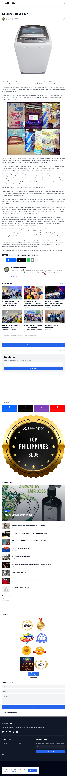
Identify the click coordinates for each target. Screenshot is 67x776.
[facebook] (11, 276)
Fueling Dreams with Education (52, 326)
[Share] (63, 19)
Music (3, 749)
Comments (7, 600)
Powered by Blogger (10, 712)
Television (4, 755)
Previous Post (6, 350)
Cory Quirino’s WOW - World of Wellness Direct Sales (29, 525)
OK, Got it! (32, 770)
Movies (19, 746)
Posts (5, 599)
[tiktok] (16, 276)
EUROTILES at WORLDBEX (20, 549)
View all (61, 283)
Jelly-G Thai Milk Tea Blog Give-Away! (23, 588)
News (29, 255)
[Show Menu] (2, 3)
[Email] (32, 260)
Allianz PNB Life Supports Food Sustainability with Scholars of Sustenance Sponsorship (33, 327)
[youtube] (10, 732)
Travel (19, 755)
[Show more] (36, 260)
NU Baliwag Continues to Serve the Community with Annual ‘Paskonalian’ (54, 303)
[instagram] (13, 276)
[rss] (17, 732)
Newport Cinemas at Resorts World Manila (25, 580)
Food (19, 743)
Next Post (61, 350)
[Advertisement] (33, 386)
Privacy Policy (49, 767)
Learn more (14, 771)
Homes (18, 255)
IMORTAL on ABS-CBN (19, 572)
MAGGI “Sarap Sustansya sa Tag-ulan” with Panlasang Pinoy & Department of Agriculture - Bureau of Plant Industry (11, 327)
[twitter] (19, 276)
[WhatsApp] (28, 260)
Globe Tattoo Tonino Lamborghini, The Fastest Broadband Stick (32, 564)
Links (43, 767)
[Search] (64, 3)
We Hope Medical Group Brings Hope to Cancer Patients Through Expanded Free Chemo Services (10, 303)
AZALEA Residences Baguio (21, 556)
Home (3, 9)
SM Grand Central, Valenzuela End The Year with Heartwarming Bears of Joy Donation (33, 303)
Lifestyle (23, 255)
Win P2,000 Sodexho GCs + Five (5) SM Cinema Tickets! (29, 533)
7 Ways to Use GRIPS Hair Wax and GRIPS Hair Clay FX (29, 541)
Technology (35, 255)
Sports (3, 752)
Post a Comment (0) (33, 345)
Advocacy (9, 9)
